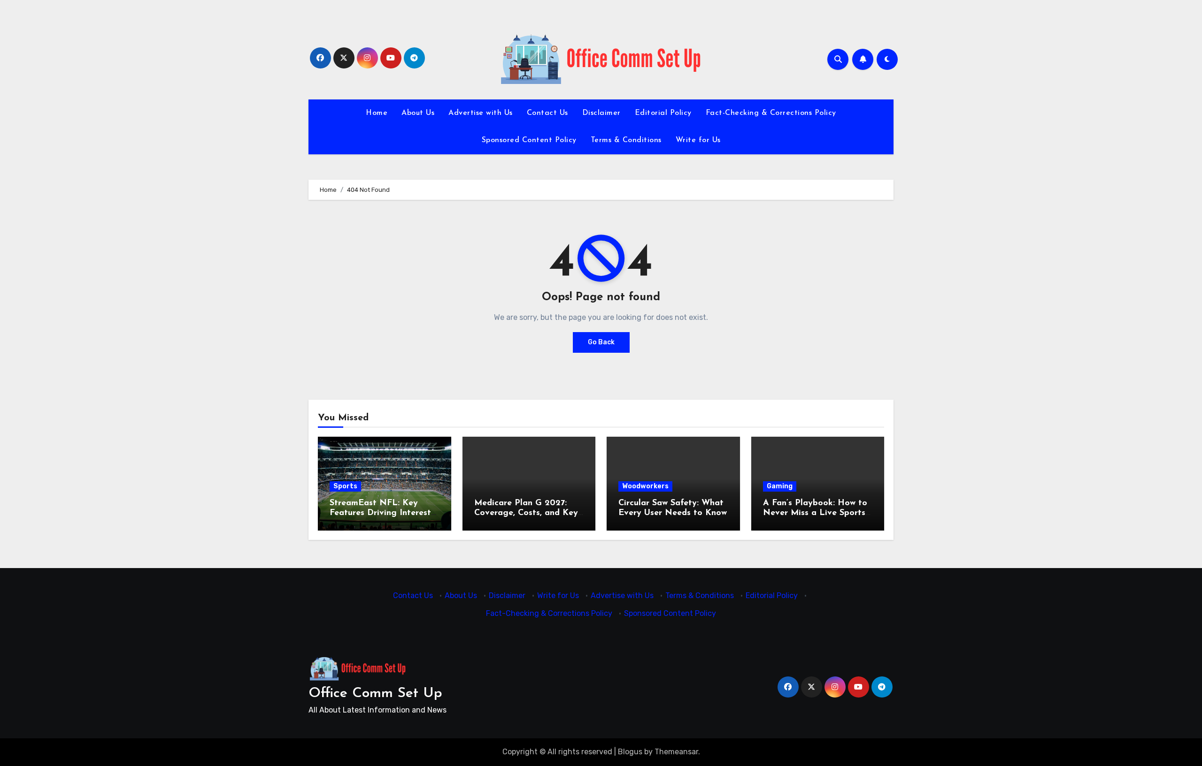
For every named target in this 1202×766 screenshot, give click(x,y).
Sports (345, 486)
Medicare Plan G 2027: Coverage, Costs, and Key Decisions (526, 513)
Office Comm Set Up (375, 693)
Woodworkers (645, 486)
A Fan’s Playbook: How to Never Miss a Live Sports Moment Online (815, 513)
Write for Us (698, 140)
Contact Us (547, 113)
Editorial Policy (663, 113)
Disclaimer (601, 113)
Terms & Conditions (626, 140)
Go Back (601, 342)
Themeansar (676, 751)
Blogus (630, 751)
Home (376, 113)
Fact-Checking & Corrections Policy (771, 113)
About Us (417, 113)
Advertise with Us (480, 113)
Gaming (780, 486)
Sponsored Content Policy (529, 140)
